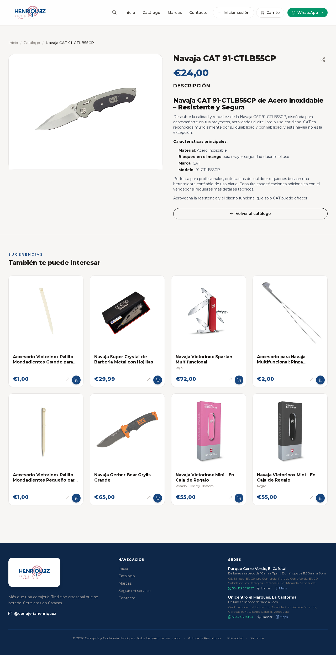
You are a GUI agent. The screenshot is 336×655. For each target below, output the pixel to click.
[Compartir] (323, 59)
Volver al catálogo (253, 213)
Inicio (129, 12)
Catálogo (151, 12)
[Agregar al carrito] (76, 380)
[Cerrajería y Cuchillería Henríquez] (30, 12)
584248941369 (242, 617)
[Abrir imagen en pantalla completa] (85, 112)
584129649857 (242, 588)
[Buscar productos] (114, 12)
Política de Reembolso (204, 638)
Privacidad (235, 638)
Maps (282, 588)
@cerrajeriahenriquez (35, 613)
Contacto (198, 12)
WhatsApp (307, 12)
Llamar (266, 588)
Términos (257, 638)
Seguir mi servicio (134, 590)
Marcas (175, 12)
